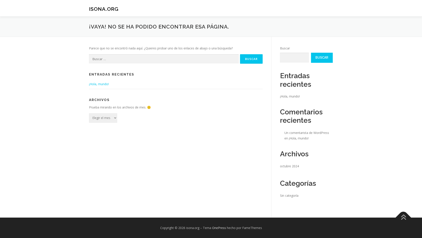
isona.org (103, 9)
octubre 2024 (289, 166)
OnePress (219, 228)
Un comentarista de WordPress (306, 133)
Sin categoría (289, 195)
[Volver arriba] (403, 217)
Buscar (285, 48)
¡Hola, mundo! (99, 84)
